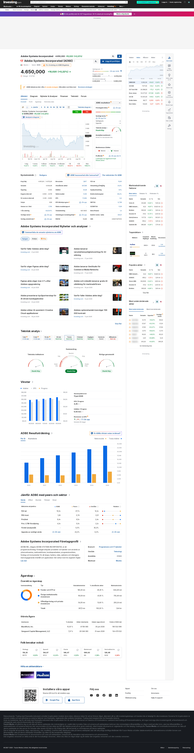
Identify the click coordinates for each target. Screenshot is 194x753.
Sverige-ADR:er (55, 10)
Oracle (66, 649)
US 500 (131, 86)
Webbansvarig (130, 698)
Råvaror (145, 57)
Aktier (7, 10)
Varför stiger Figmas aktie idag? (35, 266)
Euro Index (132, 104)
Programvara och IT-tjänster (110, 547)
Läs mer (24, 561)
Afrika (99, 10)
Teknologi (118, 551)
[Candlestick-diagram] (23, 107)
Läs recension (162, 245)
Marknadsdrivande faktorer (137, 186)
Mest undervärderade (136, 309)
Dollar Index (133, 100)
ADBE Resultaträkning (35, 433)
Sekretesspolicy (173, 747)
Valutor (131, 57)
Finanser (64, 96)
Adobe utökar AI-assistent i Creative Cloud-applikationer (37, 311)
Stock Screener (17, 10)
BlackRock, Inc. (27, 627)
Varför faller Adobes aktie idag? (35, 249)
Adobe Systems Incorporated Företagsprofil (49, 541)
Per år (23, 439)
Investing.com (25, 252)
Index (138, 57)
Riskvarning (186, 747)
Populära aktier (136, 265)
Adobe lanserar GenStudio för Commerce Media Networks (87, 268)
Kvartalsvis (32, 439)
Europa (71, 10)
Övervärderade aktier (125, 10)
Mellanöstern (80, 10)
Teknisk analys (30, 331)
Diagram (34, 96)
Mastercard (87, 649)
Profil (30, 102)
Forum (83, 96)
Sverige (26, 10)
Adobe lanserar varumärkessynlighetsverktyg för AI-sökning (90, 252)
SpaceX (45, 649)
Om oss (154, 688)
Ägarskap (38, 102)
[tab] (26, 338)
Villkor (162, 747)
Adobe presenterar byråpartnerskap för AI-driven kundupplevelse (38, 297)
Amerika (64, 10)
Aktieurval (101, 6)
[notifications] (185, 2)
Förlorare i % (154, 193)
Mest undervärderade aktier (138, 302)
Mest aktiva (133, 193)
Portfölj (128, 693)
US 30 (131, 97)
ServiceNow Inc (110, 649)
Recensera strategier (85, 87)
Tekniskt (74, 96)
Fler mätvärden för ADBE (112, 175)
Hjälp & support (156, 698)
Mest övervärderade (153, 309)
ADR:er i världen (44, 10)
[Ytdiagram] (27, 107)
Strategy (25, 649)
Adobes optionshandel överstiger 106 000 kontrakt (90, 311)
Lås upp (58, 532)
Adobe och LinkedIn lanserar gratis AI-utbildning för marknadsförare (91, 282)
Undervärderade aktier (110, 10)
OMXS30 (132, 82)
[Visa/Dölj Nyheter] (68, 107)
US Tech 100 (133, 89)
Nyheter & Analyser (49, 96)
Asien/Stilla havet (91, 10)
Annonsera (155, 693)
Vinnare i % (143, 193)
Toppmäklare (135, 232)
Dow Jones (133, 93)
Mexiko (119, 561)
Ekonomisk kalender (88, 6)
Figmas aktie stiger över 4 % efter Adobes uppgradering (36, 282)
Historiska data (49, 102)
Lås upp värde (114, 71)
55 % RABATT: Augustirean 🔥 (148, 2)
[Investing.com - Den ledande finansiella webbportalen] (12, 2)
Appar (127, 688)
